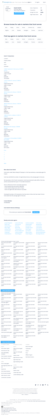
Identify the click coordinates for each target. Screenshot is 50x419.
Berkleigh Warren (40, 233)
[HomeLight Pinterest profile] (45, 385)
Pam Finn (17, 226)
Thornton (33, 30)
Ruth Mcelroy (39, 229)
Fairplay (11, 27)
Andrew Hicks (8, 229)
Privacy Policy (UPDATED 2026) (20, 401)
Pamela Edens (29, 224)
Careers (27, 350)
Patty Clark (7, 224)
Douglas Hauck (29, 227)
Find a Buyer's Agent (5, 348)
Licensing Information (5, 411)
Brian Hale (17, 227)
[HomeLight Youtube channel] (43, 385)
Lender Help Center (17, 372)
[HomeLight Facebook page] (38, 385)
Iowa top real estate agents (43, 304)
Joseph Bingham (8, 223)
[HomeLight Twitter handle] (36, 385)
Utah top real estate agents (6, 332)
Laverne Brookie (19, 223)
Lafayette (39, 27)
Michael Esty (39, 224)
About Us (29, 2)
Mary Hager (7, 227)
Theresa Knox (18, 229)
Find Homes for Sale (5, 350)
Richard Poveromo (40, 230)
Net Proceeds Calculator (6, 373)
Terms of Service (9, 401)
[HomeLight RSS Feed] (48, 385)
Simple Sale (3, 369)
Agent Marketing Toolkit (18, 361)
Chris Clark (38, 223)
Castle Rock (40, 30)
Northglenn (26, 30)
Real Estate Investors (30, 357)
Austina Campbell (30, 223)
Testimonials (28, 348)
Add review (35, 212)
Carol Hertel (39, 227)
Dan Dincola (18, 224)
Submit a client (16, 355)
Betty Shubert (29, 232)
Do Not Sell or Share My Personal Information (36, 401)
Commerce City (31, 27)
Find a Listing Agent (5, 363)
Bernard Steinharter (40, 232)
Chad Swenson (8, 233)
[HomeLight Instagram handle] (40, 385)
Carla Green (39, 226)
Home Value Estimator (5, 371)
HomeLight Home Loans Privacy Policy (9, 410)
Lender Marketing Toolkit (18, 374)
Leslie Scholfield (18, 232)
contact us (26, 394)
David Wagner (18, 233)
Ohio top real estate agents (43, 321)
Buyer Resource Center (5, 358)
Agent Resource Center (18, 357)
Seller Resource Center (5, 375)
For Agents (37, 2)
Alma (6, 27)
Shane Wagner (29, 233)
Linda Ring (7, 232)
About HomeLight (29, 346)
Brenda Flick (28, 226)
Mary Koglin (28, 229)
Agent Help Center (17, 359)
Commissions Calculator (6, 377)
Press (27, 352)
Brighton (7, 30)
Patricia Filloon (8, 226)
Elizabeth (19, 30)
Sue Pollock (28, 230)
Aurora (17, 27)
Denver (23, 27)
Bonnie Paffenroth (19, 230)
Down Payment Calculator (6, 356)
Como (13, 30)
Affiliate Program (29, 354)
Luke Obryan (7, 230)
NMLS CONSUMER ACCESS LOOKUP (8, 408)
